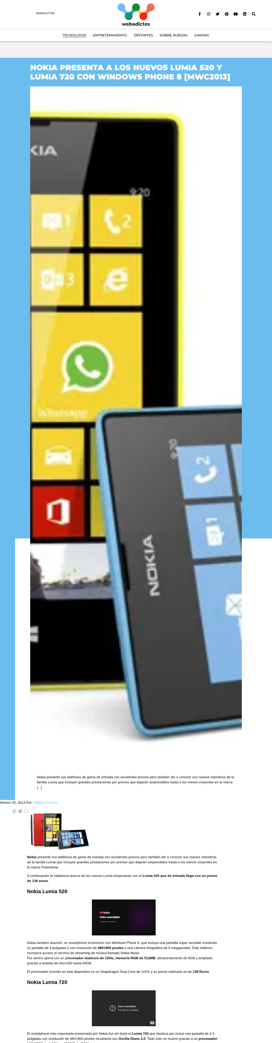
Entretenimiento (110, 35)
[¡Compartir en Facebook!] (14, 811)
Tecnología (74, 35)
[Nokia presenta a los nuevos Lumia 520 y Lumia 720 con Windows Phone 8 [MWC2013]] (136, 425)
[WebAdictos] (136, 14)
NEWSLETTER (45, 13)
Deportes (143, 35)
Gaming (201, 35)
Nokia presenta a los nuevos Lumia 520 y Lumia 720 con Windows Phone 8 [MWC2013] (130, 72)
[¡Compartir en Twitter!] (20, 811)
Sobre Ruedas (174, 35)
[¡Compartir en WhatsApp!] (26, 811)
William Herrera (45, 802)
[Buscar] (253, 14)
